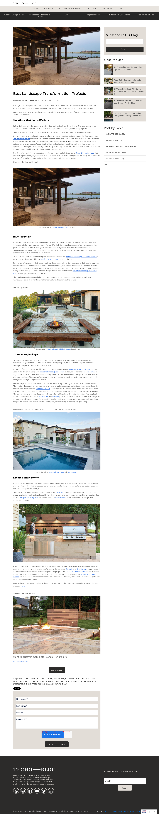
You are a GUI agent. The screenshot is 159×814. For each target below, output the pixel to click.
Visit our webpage (20, 661)
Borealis (69, 569)
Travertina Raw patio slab (60, 227)
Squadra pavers (89, 372)
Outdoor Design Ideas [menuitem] (13, 15)
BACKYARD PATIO (28, 678)
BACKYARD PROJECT (63, 681)
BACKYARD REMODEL (45, 681)
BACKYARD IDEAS (72, 678)
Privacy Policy (141, 811)
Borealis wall (60, 497)
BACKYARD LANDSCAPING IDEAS (121, 146)
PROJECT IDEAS (79, 681)
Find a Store (108, 9)
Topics (36, 9)
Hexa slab (60, 492)
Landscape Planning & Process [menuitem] (39, 16)
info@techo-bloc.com (126, 811)
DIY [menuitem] (66, 15)
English (149, 812)
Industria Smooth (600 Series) (52, 372)
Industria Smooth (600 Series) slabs (59, 349)
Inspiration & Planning (70, 9)
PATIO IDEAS (59, 678)
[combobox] (149, 811)
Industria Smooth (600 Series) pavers (81, 256)
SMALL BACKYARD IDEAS (56, 684)
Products (49, 9)
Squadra (55, 396)
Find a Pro (92, 9)
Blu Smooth (43, 396)
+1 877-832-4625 (109, 811)
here (23, 586)
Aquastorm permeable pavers (81, 369)
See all (106, 165)
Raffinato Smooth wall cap (76, 571)
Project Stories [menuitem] (93, 15)
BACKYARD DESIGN (27, 681)
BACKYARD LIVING (45, 678)
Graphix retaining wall (29, 497)
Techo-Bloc (29, 100)
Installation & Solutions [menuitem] (119, 15)
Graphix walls (81, 569)
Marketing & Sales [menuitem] (145, 15)
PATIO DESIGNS (38, 684)
